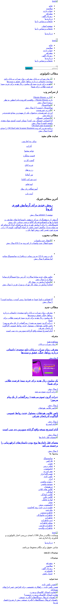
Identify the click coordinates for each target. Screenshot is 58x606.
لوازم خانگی (47, 500)
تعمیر (50, 463)
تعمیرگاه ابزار (47, 474)
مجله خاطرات (46, 523)
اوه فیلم (29, 184)
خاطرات (49, 518)
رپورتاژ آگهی (47, 16)
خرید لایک (29, 165)
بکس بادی (48, 476)
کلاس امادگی (47, 494)
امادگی (49, 492)
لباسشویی (48, 469)
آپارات (29, 146)
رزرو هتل (29, 170)
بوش (50, 502)
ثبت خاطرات (47, 520)
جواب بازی (48, 11)
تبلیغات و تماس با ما (44, 21)
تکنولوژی (49, 571)
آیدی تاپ (29, 194)
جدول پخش (47, 573)
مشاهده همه (52, 342)
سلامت (49, 8)
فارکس (49, 461)
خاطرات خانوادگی (45, 515)
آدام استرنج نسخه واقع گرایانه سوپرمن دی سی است (29, 331)
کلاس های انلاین (45, 489)
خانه (51, 6)
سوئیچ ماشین (47, 484)
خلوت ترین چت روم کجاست (40, 507)
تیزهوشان (48, 487)
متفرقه (49, 14)
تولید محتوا (29, 151)
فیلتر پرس (48, 466)
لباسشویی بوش (46, 505)
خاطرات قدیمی (46, 525)
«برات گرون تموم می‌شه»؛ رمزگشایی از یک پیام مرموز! (28, 323)
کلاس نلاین (48, 497)
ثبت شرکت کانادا (29, 179)
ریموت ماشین (46, 481)
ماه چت (49, 510)
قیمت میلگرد (29, 155)
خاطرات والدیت (45, 528)
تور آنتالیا (29, 175)
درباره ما (49, 19)
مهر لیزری (48, 471)
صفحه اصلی (47, 26)
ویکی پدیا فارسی (29, 141)
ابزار (51, 479)
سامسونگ (48, 458)
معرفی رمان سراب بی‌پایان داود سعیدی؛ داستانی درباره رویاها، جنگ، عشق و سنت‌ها (28, 80)
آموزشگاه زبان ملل (29, 189)
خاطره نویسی (46, 512)
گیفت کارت (29, 160)
